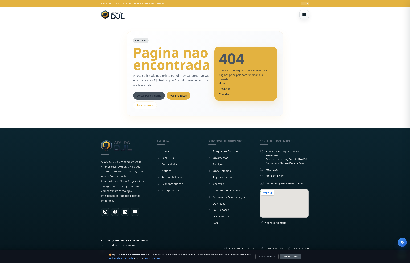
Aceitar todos (291, 256)
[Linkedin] (125, 212)
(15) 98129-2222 (275, 176)
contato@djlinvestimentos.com (284, 183)
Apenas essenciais (266, 256)
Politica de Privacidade (121, 258)
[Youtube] (135, 212)
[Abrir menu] (304, 14)
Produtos (224, 89)
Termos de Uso (152, 258)
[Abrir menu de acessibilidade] (402, 242)
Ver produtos (178, 95)
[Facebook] (115, 212)
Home (222, 83)
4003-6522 (272, 170)
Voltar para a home (149, 95)
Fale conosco (145, 105)
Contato (224, 94)
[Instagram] (105, 212)
